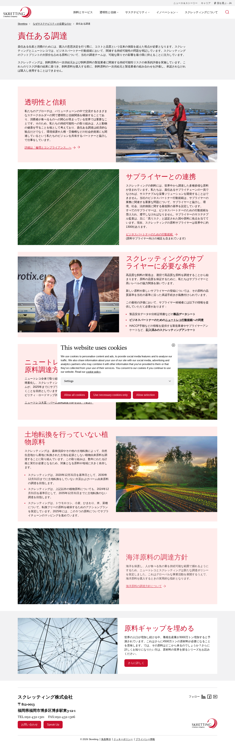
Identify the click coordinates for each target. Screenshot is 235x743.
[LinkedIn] (203, 697)
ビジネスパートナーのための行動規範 (149, 234)
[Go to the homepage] (204, 723)
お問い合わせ (29, 724)
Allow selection (145, 394)
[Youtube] (215, 697)
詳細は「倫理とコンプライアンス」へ (48, 147)
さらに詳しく (136, 662)
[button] (109, 12)
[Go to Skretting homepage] (17, 12)
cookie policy (93, 371)
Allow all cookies (74, 394)
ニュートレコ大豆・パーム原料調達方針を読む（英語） (59, 402)
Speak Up (53, 724)
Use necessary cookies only (110, 394)
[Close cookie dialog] (173, 345)
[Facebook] (209, 697)
